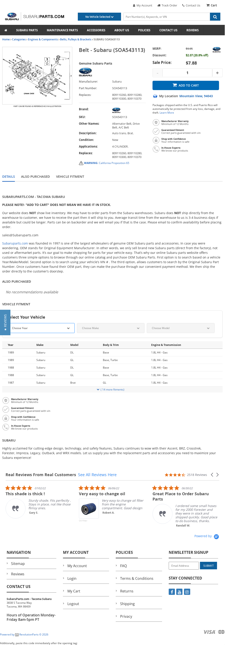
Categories (19, 39)
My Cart (73, 591)
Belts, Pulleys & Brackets (75, 39)
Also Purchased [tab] (35, 176)
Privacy (126, 616)
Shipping (127, 603)
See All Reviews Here (97, 474)
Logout (73, 603)
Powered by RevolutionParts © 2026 (24, 634)
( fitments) (112, 389)
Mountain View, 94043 (196, 96)
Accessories (96, 30)
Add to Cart (189, 85)
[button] (212, 475)
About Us (121, 30)
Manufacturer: (88, 81)
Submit (208, 566)
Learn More (167, 112)
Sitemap (18, 563)
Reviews (192, 30)
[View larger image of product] (37, 76)
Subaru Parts (27, 30)
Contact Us (192, 5)
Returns (126, 591)
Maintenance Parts (62, 30)
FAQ (123, 565)
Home (6, 39)
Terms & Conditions (136, 578)
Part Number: (88, 88)
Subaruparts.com (15, 243)
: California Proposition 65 (106, 163)
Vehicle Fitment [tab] (70, 176)
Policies (144, 30)
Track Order (168, 5)
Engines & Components (43, 39)
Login (71, 578)
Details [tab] (8, 176)
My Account (143, 5)
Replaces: (85, 95)
